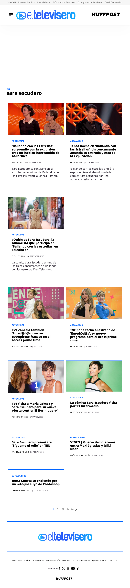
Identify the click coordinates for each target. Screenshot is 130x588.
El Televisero (19, 437)
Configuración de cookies (58, 560)
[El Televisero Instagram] (68, 568)
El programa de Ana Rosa (90, 2)
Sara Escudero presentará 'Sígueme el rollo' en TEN (32, 444)
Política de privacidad (34, 560)
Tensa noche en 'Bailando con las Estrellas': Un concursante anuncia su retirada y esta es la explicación (93, 151)
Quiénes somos (99, 560)
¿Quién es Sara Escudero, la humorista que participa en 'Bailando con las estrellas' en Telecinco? (35, 245)
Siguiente (67, 509)
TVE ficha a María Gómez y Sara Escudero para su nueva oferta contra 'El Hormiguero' (35, 407)
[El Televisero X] (63, 568)
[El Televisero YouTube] (73, 568)
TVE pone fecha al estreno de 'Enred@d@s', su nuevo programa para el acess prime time (93, 335)
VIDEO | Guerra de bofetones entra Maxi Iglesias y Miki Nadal (92, 445)
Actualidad (76, 141)
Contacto (112, 560)
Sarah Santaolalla (113, 2)
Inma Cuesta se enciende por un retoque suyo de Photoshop (36, 482)
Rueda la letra (43, 2)
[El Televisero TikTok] (78, 568)
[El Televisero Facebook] (59, 568)
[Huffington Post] (106, 15)
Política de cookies (81, 560)
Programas (18, 141)
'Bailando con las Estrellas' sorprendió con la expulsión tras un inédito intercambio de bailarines (36, 151)
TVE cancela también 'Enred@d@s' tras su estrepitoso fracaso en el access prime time (31, 335)
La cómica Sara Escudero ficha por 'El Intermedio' (93, 404)
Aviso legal (17, 560)
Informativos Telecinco (64, 2)
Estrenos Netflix (26, 2)
